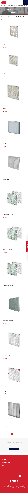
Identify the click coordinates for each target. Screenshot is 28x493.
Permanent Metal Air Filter (10, 320)
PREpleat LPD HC (7, 355)
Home (2, 16)
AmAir (4, 73)
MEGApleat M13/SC (8, 249)
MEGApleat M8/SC (8, 285)
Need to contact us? (27, 246)
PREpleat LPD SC (7, 391)
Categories (13, 12)
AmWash (5, 144)
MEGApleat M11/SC (8, 214)
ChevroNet (6, 179)
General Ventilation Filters (10, 16)
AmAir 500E (6, 108)
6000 (4, 44)
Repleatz (5, 426)
